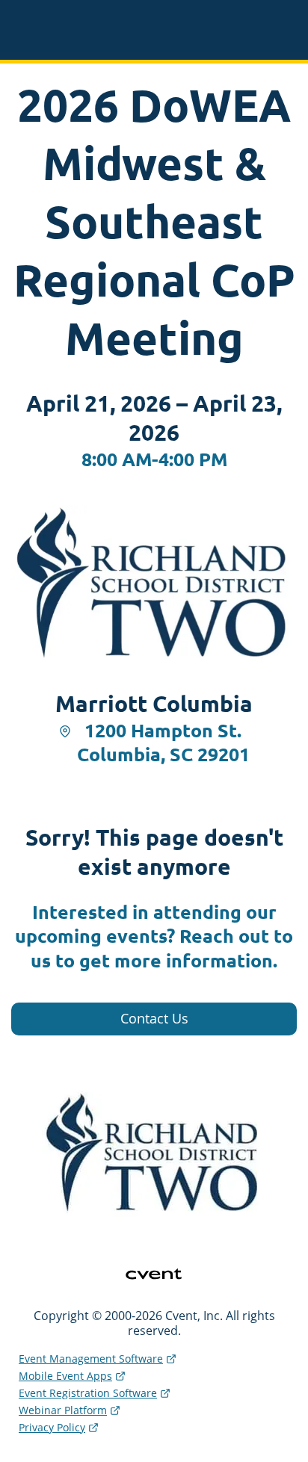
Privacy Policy (52, 1427)
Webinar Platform (63, 1410)
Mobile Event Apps (65, 1376)
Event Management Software (91, 1358)
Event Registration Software (88, 1393)
